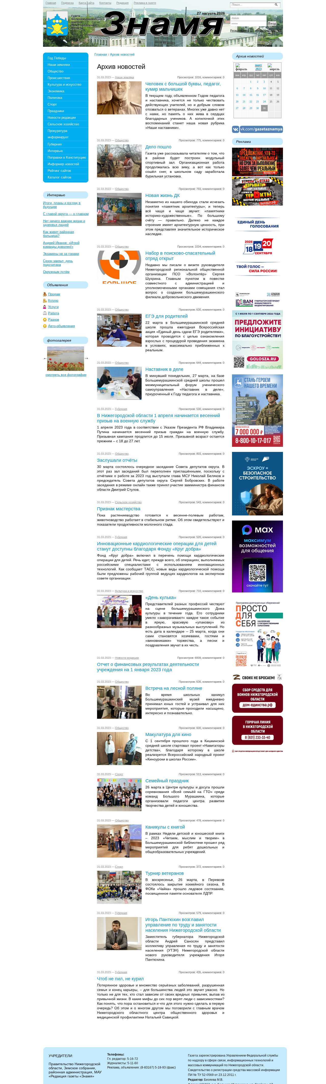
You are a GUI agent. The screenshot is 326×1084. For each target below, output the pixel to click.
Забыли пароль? (270, 30)
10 (264, 88)
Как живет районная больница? (58, 234)
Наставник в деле (164, 369)
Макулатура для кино (168, 734)
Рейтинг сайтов (59, 171)
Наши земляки (59, 65)
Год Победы (57, 58)
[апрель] (273, 67)
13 (237, 95)
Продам (54, 294)
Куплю (53, 300)
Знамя (57, 24)
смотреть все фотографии (66, 375)
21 (244, 101)
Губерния (55, 144)
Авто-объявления (61, 326)
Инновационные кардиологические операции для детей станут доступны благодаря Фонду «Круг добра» (156, 546)
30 (257, 108)
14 (244, 95)
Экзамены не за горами (61, 254)
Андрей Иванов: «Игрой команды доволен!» (61, 245)
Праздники (56, 111)
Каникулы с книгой (165, 827)
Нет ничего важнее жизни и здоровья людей (64, 223)
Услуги (53, 307)
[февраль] (242, 67)
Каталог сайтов (59, 177)
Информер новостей (63, 164)
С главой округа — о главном (66, 214)
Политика (55, 98)
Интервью (55, 151)
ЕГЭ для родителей (166, 316)
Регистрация (238, 30)
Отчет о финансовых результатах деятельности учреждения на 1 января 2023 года (148, 667)
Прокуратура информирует (58, 134)
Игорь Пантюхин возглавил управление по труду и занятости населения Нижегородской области (183, 925)
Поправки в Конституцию (67, 157)
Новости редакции (62, 117)
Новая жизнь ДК (162, 195)
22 (251, 101)
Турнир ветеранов (164, 873)
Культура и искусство (64, 84)
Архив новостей (122, 54)
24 (264, 101)
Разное (53, 320)
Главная (100, 54)
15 (251, 95)
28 (244, 108)
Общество (55, 71)
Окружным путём (56, 272)
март (258, 65)
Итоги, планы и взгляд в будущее (61, 205)
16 (257, 95)
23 (257, 101)
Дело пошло (158, 146)
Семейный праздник (167, 780)
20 (237, 101)
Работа (53, 313)
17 (264, 95)
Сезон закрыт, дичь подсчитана (58, 263)
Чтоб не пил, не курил (120, 978)
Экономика (56, 91)
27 (237, 108)
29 (251, 108)
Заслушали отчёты (117, 460)
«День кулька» (160, 597)
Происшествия (59, 78)
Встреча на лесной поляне (173, 688)
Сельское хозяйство (63, 124)
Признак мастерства (118, 508)
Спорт (52, 104)
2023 (258, 69)
